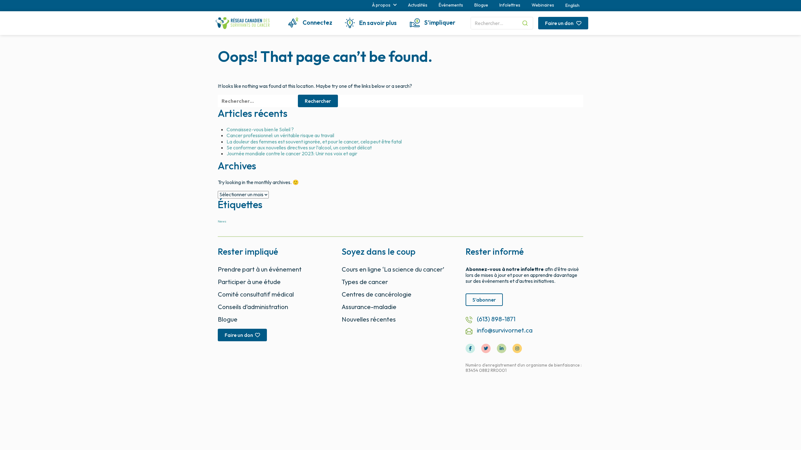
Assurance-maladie (369, 307)
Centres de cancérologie (376, 294)
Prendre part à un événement (260, 269)
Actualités (417, 5)
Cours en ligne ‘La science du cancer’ (393, 269)
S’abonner (484, 300)
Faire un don (559, 23)
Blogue (481, 5)
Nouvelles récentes (369, 319)
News (222, 221)
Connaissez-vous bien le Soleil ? (260, 129)
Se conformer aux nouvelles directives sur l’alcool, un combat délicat (299, 147)
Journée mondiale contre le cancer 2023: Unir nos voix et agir (292, 153)
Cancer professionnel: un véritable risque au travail (280, 135)
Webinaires (543, 5)
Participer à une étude (249, 282)
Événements (451, 5)
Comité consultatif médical (256, 294)
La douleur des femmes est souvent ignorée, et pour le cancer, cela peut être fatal (314, 141)
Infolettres (509, 5)
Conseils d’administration (253, 307)
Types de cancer (365, 282)
